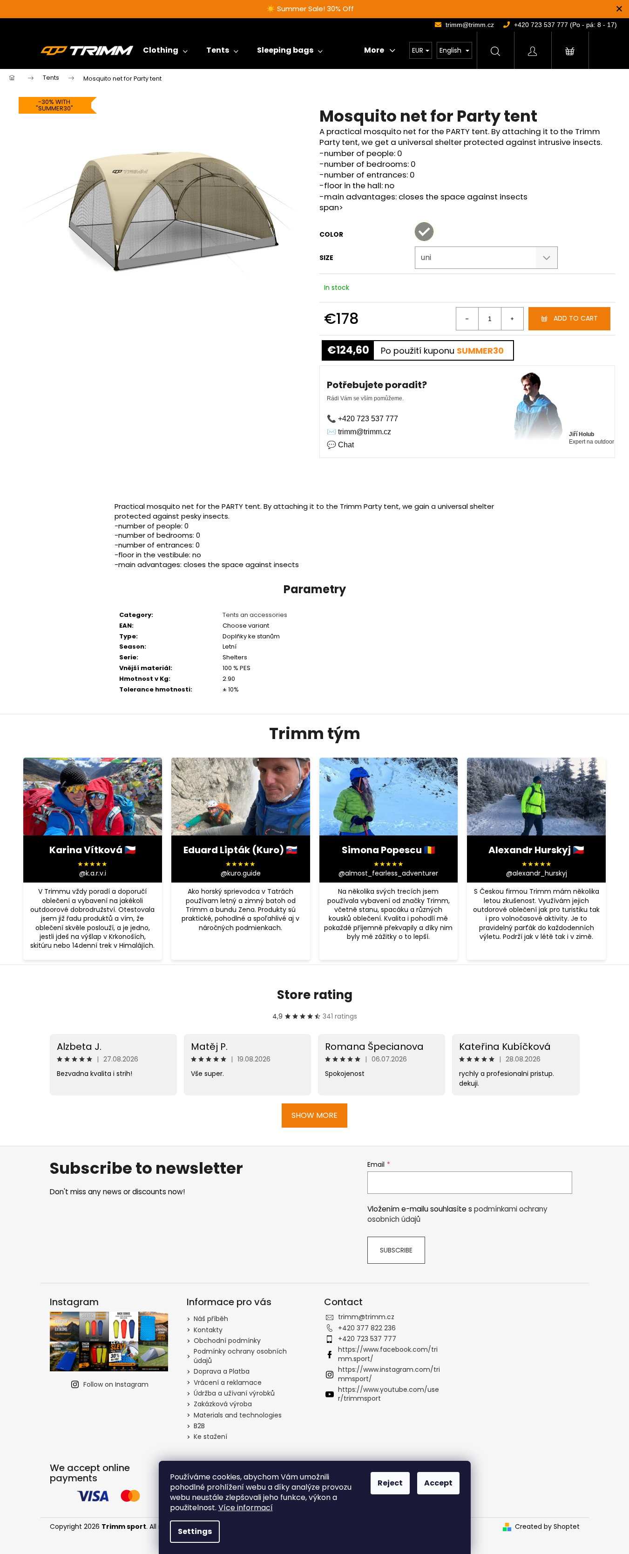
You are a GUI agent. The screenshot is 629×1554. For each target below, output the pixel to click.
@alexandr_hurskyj (536, 873)
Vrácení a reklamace (228, 1382)
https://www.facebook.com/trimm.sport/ (388, 1354)
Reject (390, 1483)
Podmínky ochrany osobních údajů (240, 1356)
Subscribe (396, 1250)
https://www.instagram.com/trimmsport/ (389, 1374)
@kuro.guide (241, 873)
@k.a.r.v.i (92, 873)
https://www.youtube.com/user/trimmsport (388, 1394)
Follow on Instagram (116, 1384)
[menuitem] (165, 50)
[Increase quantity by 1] (512, 319)
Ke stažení (210, 1436)
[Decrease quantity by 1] (467, 319)
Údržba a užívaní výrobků (234, 1393)
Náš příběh (211, 1318)
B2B (199, 1426)
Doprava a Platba (222, 1371)
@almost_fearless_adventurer (388, 873)
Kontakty (208, 1330)
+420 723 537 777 (367, 1338)
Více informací (245, 1507)
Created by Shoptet (547, 1526)
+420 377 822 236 (367, 1328)
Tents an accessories (255, 614)
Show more (314, 1115)
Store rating (314, 994)
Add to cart (576, 318)
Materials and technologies (238, 1415)
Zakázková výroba (223, 1404)
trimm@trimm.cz (366, 1316)
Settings (195, 1531)
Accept (438, 1483)
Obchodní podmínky (227, 1340)
